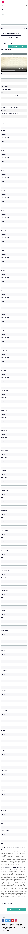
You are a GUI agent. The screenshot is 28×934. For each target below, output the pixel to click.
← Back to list (7, 44)
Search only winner (7, 18)
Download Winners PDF (11, 38)
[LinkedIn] (9, 920)
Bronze (16, 27)
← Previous (14, 46)
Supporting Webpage (6, 903)
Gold (7, 27)
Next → (23, 46)
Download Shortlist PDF (11, 33)
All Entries (25, 27)
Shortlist (21, 27)
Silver (11, 27)
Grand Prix (2, 27)
